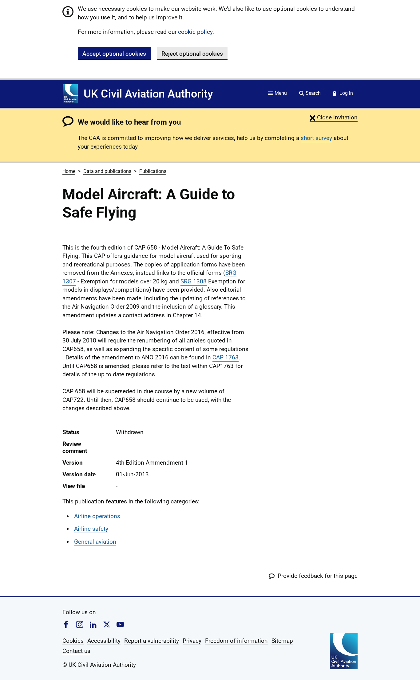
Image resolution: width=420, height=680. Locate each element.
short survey (316, 138)
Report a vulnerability (151, 640)
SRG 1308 (193, 281)
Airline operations (97, 516)
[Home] (70, 93)
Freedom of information (236, 640)
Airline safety (91, 528)
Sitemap (282, 640)
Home (68, 171)
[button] (334, 117)
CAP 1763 (225, 357)
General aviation (95, 541)
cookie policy (195, 31)
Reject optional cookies (192, 53)
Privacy (192, 640)
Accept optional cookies (114, 53)
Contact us (76, 650)
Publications (152, 171)
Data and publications (107, 171)
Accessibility (104, 640)
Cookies (73, 640)
